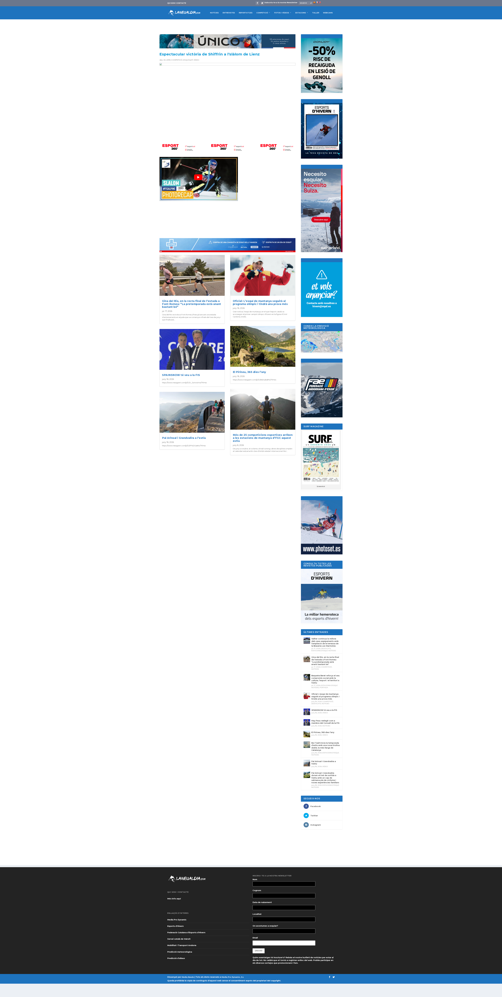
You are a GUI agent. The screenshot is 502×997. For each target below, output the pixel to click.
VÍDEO (196, 60)
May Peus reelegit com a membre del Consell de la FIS (325, 722)
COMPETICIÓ (262, 13)
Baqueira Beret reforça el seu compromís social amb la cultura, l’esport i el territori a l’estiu (325, 679)
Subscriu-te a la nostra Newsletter (280, 2)
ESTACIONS (300, 13)
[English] (319, 2)
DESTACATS (326, 648)
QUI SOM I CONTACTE (176, 3)
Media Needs (188, 977)
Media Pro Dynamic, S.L (233, 977)
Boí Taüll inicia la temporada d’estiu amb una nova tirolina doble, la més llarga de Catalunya (325, 746)
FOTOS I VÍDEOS (281, 13)
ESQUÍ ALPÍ (188, 60)
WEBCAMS (328, 13)
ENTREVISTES (229, 13)
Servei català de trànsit (178, 939)
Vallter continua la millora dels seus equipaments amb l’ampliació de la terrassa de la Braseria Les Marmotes (325, 642)
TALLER (315, 13)
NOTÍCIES (214, 13)
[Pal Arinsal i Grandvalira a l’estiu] (307, 763)
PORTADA (324, 687)
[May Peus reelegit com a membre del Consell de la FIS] (307, 722)
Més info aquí (174, 898)
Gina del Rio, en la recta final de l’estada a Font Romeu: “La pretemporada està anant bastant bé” (191, 304)
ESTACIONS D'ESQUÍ (319, 651)
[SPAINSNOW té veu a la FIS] (307, 712)
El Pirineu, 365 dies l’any (249, 372)
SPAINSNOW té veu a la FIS (181, 375)
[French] (317, 2)
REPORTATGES (245, 13)
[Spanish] (314, 2)
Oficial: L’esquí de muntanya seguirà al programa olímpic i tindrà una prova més (260, 303)
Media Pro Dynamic (176, 920)
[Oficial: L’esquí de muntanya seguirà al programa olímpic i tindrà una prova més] (307, 695)
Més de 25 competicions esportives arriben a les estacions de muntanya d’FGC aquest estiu (263, 437)
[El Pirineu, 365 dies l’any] (307, 734)
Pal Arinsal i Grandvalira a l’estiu (184, 437)
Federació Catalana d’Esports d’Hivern (186, 932)
